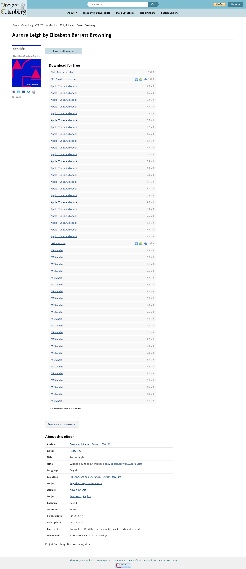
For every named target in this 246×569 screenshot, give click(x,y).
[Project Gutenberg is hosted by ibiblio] (123, 567)
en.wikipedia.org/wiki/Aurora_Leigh (124, 463)
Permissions (119, 560)
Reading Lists (147, 12)
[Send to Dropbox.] (136, 79)
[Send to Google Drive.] (141, 79)
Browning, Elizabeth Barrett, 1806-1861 (90, 444)
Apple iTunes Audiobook (64, 86)
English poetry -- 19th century (86, 483)
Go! (153, 4)
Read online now (63, 51)
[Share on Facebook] (23, 91)
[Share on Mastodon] (14, 91)
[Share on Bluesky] (28, 91)
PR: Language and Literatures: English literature (95, 476)
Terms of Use (134, 560)
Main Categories (125, 12)
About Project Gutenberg (82, 560)
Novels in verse (78, 489)
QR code (16, 97)
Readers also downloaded (62, 424)
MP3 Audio (56, 250)
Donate (235, 4)
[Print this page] (33, 91)
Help (175, 560)
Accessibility (150, 560)
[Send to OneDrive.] (145, 79)
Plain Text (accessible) (62, 72)
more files (63, 409)
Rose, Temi (75, 450)
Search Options (170, 12)
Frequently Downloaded (96, 12)
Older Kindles (58, 243)
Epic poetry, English (80, 496)
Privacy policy (103, 560)
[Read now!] (26, 86)
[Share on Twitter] (18, 91)
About (72, 12)
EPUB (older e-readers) (63, 79)
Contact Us (164, 560)
